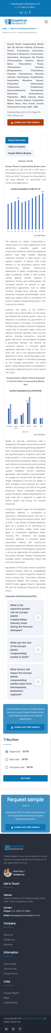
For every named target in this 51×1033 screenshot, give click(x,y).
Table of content (16, 147)
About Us (8, 934)
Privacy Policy (10, 973)
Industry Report (11, 992)
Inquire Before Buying (19, 153)
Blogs (6, 997)
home (4, 29)
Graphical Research (32, 1018)
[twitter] (25, 12)
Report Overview (16, 140)
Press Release (11, 1002)
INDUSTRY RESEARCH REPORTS (23, 29)
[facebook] (30, 12)
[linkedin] (21, 12)
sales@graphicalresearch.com (25, 3)
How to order (10, 963)
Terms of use (10, 968)
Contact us (18, 874)
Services (8, 944)
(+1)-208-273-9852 (26, 7)
